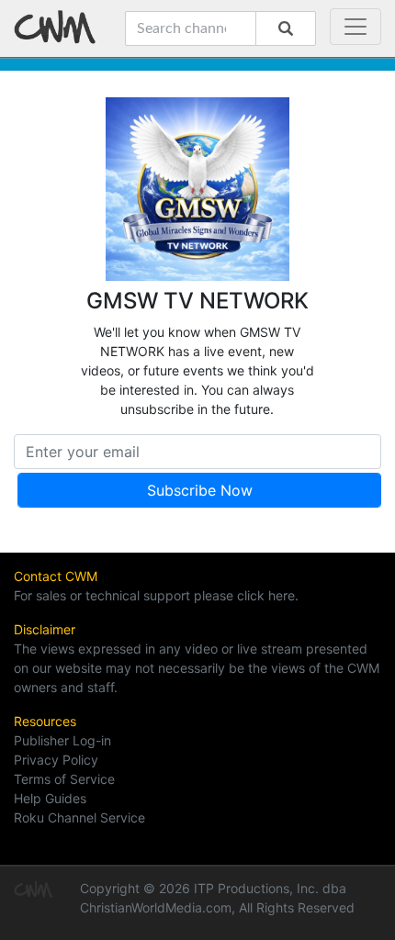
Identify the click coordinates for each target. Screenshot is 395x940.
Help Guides (50, 798)
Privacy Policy (56, 759)
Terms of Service (64, 779)
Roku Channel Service (79, 817)
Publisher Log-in (62, 740)
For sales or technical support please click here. (156, 595)
